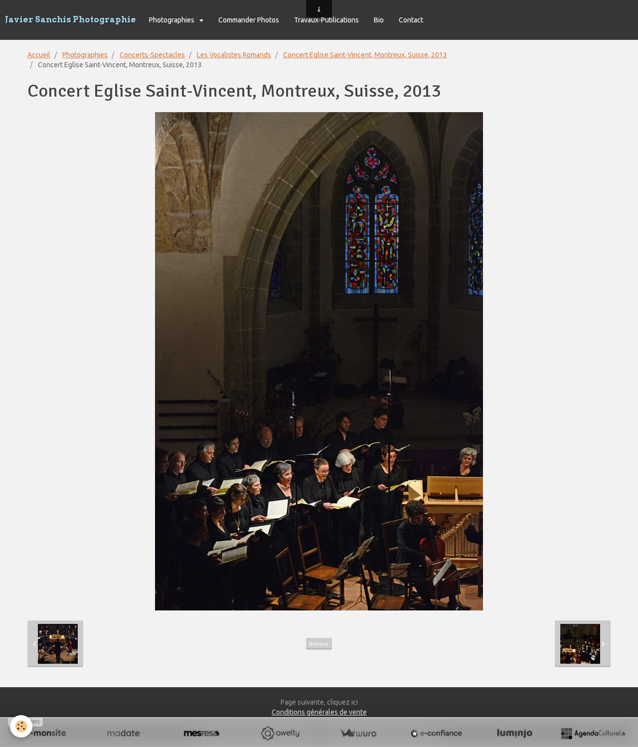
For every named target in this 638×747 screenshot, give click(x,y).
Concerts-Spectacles (152, 55)
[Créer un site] (45, 733)
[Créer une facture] (358, 733)
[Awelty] (280, 733)
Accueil (38, 55)
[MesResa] (201, 733)
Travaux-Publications (326, 20)
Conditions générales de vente (319, 712)
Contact (411, 20)
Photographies (172, 20)
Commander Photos (248, 20)
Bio (379, 20)
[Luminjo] (514, 733)
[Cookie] (21, 726)
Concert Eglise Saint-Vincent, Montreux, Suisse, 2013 (365, 55)
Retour (319, 643)
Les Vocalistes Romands (234, 55)
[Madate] (123, 733)
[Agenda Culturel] (593, 733)
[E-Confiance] (436, 733)
